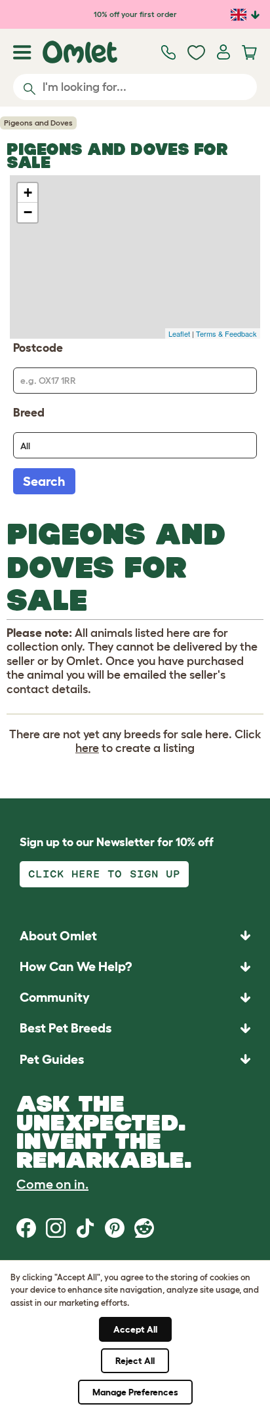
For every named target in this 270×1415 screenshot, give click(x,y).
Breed (29, 412)
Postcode (38, 347)
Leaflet (179, 333)
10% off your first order (135, 14)
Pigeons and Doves (38, 122)
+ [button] (28, 192)
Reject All (135, 1360)
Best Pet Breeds (65, 1028)
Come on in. (52, 1184)
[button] (135, 1059)
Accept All (135, 1329)
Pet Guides (52, 1059)
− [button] (28, 212)
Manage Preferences (135, 1392)
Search (44, 481)
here (87, 748)
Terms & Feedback (226, 333)
